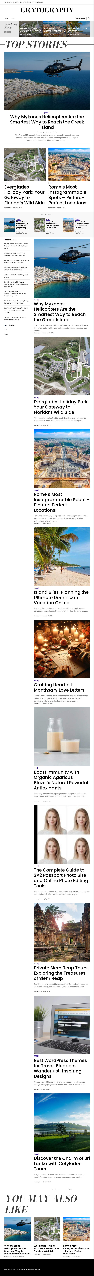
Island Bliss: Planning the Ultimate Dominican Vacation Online (61, 597)
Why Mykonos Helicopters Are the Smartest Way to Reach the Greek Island (30, 30)
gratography (40, 132)
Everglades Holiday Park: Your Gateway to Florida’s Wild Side (54, 30)
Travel (12, 18)
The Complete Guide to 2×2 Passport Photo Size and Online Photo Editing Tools (61, 878)
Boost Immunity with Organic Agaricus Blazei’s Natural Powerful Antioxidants (61, 780)
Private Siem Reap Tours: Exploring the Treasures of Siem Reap (61, 973)
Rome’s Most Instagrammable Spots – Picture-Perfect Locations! (78, 30)
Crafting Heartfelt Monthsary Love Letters (59, 687)
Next (70, 1189)
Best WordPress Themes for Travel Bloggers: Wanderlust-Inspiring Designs (60, 1068)
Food (6, 18)
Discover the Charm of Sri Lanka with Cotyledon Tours (62, 1163)
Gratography (47, 10)
